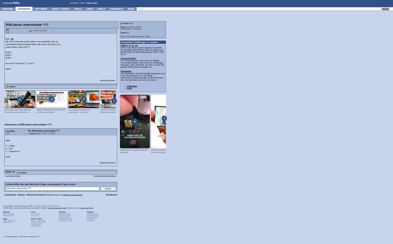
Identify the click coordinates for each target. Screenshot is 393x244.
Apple (78, 9)
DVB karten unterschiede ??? (38, 194)
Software (41, 9)
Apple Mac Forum (9, 220)
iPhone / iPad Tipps (38, 222)
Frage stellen (91, 3)
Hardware (24, 9)
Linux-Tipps (35, 215)
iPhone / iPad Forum (38, 220)
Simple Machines (53, 206)
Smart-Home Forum (66, 219)
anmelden (74, 3)
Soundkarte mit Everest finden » (105, 176)
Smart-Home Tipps (65, 220)
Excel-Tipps (91, 220)
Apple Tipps (7, 222)
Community (116, 9)
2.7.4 (34, 206)
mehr (131, 9)
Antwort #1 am (34, 133)
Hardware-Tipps (64, 215)
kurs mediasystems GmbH (57, 208)
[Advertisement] (92, 54)
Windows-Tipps (8, 215)
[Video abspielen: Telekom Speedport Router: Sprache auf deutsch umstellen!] (52, 99)
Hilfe (82, 3)
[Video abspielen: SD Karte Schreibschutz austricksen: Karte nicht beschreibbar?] (166, 121)
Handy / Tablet (61, 9)
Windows (7, 9)
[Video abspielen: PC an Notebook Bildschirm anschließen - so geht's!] (83, 99)
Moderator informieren (107, 80)
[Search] (385, 9)
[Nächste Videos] (114, 100)
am (31, 30)
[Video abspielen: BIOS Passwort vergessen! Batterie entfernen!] (135, 121)
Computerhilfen (10, 194)
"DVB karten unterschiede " (72, 195)
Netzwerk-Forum (64, 217)
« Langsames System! (13, 176)
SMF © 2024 (41, 206)
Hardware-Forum (65, 213)
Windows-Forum (8, 213)
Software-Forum (92, 213)
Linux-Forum (35, 213)
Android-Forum (36, 224)
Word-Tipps (91, 219)
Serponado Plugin (86, 208)
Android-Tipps (36, 225)
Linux (89, 9)
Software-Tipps (92, 217)
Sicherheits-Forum (93, 215)
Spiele (101, 9)
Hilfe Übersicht (111, 194)
